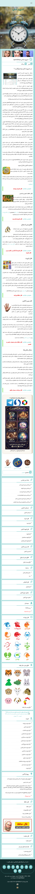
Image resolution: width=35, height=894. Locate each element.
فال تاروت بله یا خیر (26, 765)
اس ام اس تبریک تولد (26, 488)
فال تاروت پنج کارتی (26, 744)
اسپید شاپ (18, 9)
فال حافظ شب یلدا (27, 813)
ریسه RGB (28, 608)
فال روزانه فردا (27, 851)
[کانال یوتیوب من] (19, 871)
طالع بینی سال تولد (26, 707)
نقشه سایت (9, 881)
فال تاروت (24, 291)
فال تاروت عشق (27, 758)
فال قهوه (29, 534)
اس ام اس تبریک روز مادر (25, 485)
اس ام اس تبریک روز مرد (25, 491)
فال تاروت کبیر (27, 727)
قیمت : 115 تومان (17, 714)
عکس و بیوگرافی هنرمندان (24, 855)
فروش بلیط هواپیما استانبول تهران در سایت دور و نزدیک (18, 792)
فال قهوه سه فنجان (26, 537)
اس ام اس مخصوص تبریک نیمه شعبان (22, 502)
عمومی (23, 472)
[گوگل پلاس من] (4, 867)
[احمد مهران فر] (28, 54)
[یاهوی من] (30, 867)
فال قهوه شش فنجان (26, 541)
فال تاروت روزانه (27, 723)
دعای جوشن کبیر (27, 572)
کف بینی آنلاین (27, 337)
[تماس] (13, 867)
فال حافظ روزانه (6, 212)
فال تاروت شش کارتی (26, 747)
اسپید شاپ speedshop (20, 59)
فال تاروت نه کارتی (26, 751)
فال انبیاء (29, 523)
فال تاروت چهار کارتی (26, 740)
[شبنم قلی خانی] (7, 54)
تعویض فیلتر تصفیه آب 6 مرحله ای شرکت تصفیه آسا (19, 779)
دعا (30, 576)
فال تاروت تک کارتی (26, 733)
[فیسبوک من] (22, 867)
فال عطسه (28, 840)
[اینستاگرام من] (17, 867)
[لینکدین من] (15, 871)
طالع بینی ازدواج (11, 244)
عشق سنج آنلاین (27, 597)
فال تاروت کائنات (27, 730)
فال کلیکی (28, 587)
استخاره (30, 184)
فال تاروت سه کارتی (26, 737)
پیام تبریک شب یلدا (26, 817)
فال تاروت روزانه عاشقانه (25, 761)
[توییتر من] (8, 867)
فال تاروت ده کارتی (26, 754)
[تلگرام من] (26, 867)
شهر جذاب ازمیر (27, 782)
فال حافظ (16, 212)
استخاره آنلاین (27, 512)
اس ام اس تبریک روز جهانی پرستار (23, 498)
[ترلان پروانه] (17, 54)
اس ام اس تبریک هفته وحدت (24, 495)
